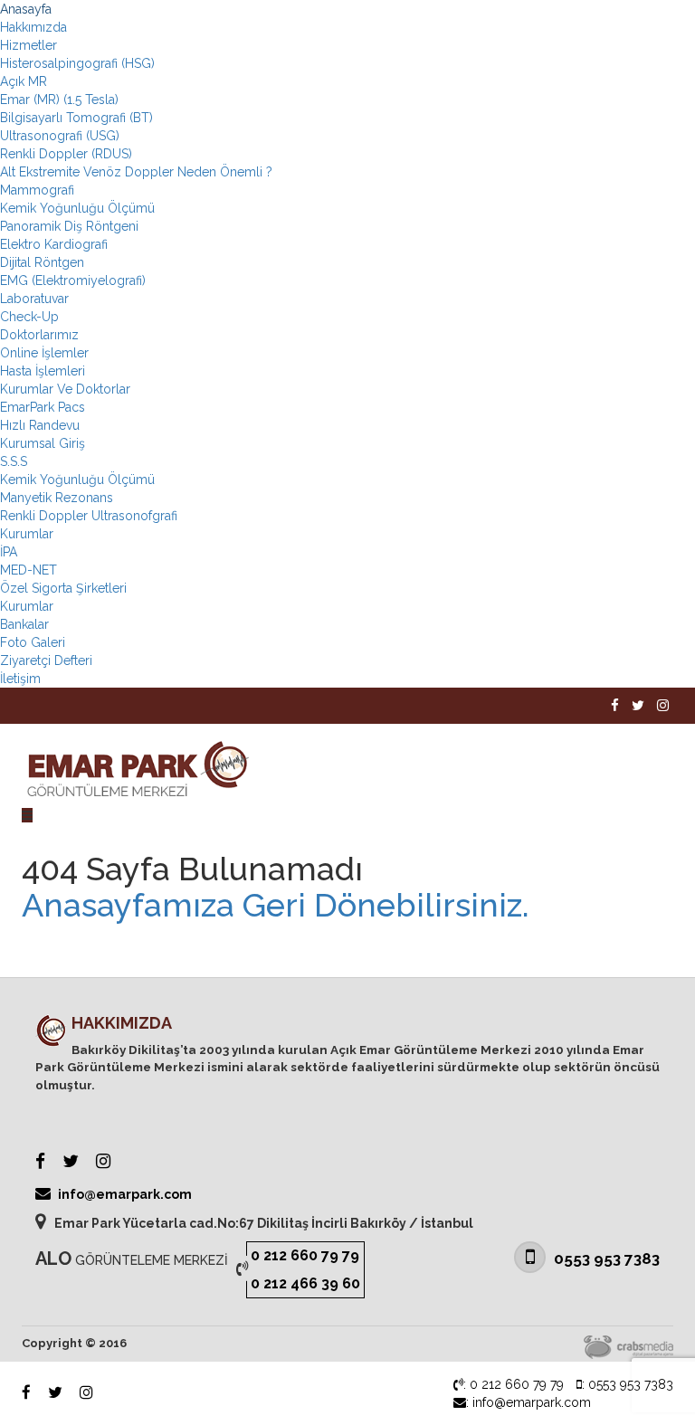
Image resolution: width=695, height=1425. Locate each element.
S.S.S (13, 461)
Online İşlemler (44, 353)
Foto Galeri (32, 642)
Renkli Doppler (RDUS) (66, 154)
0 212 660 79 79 (305, 1255)
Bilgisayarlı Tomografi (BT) (76, 117)
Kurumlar (26, 534)
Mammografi (37, 190)
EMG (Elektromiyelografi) (73, 280)
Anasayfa (26, 9)
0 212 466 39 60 (305, 1283)
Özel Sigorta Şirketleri (63, 588)
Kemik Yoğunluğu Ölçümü (77, 208)
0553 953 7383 (605, 1258)
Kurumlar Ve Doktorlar (65, 389)
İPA (8, 552)
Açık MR (23, 81)
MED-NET (28, 570)
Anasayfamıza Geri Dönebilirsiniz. (275, 906)
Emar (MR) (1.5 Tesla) (59, 99)
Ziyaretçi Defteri (46, 660)
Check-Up (29, 316)
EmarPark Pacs (42, 407)
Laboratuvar (34, 298)
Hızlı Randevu (40, 425)
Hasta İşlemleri (42, 371)
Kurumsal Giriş (42, 443)
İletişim (20, 678)
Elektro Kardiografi (54, 244)
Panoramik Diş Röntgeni (69, 226)
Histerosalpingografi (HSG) (77, 63)
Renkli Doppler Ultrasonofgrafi (88, 515)
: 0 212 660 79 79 (513, 1384)
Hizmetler (28, 45)
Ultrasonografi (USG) (59, 135)
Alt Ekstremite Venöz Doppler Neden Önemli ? (136, 172)
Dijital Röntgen (42, 262)
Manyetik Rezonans (56, 497)
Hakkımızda (33, 27)
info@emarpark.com (123, 1194)
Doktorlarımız (39, 335)
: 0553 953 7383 (627, 1384)
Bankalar (24, 624)
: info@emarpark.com (528, 1402)
